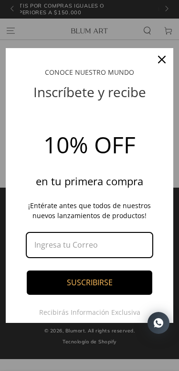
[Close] (161, 59)
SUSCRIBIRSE (90, 282)
